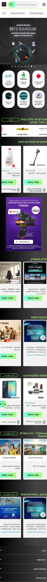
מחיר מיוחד (33, 182)
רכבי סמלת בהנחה (17, 13)
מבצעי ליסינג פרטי (36, 13)
